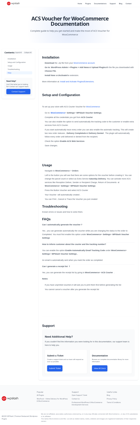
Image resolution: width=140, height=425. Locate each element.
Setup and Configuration (17, 62)
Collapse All (27, 52)
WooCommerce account (84, 63)
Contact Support (18, 91)
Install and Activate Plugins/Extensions (77, 82)
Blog (120, 3)
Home (80, 3)
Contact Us (76, 399)
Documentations (100, 3)
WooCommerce (93, 107)
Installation (12, 59)
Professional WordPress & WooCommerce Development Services (87, 403)
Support (113, 3)
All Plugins (40, 395)
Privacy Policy (112, 399)
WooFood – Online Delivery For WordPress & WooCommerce (52, 400)
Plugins (88, 3)
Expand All (18, 52)
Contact (128, 3)
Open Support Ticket (79, 395)
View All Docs (100, 368)
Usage (10, 66)
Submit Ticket (55, 368)
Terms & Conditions (114, 402)
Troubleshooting (14, 69)
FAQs (9, 73)
